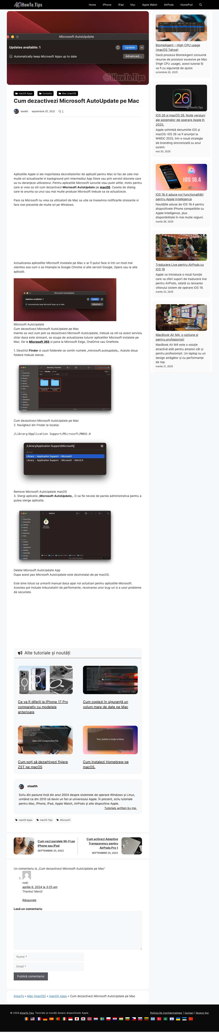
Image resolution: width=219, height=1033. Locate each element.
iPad (121, 4)
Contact (189, 1012)
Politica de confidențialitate (166, 1012)
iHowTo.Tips (27, 1012)
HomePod (186, 4)
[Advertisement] (78, 142)
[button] (200, 4)
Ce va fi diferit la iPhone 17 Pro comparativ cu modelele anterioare (43, 707)
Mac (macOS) (36, 996)
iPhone (107, 4)
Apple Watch (149, 4)
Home (92, 4)
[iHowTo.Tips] (28, 4)
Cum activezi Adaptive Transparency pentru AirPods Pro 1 (102, 843)
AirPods (169, 4)
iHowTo (19, 996)
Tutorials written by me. (120, 808)
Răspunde (29, 900)
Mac (132, 4)
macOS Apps (58, 996)
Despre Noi (202, 1012)
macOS (105, 187)
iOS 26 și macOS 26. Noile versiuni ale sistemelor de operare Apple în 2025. (180, 120)
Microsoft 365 (39, 341)
